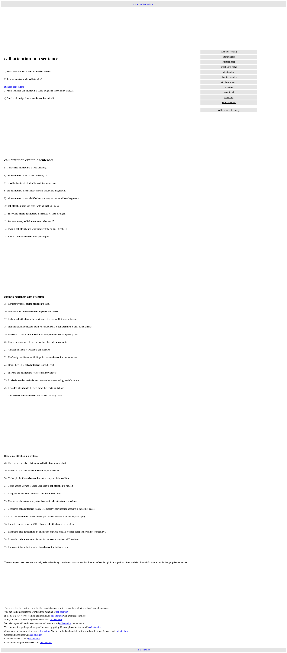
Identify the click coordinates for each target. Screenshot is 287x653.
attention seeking (229, 51)
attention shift (229, 56)
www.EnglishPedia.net (143, 4)
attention (229, 87)
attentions (228, 97)
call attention (62, 612)
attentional (229, 92)
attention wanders (229, 82)
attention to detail (229, 67)
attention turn (229, 72)
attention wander (229, 77)
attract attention (229, 102)
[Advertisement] (91, 28)
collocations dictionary (228, 110)
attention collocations (14, 86)
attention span (228, 62)
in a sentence (144, 649)
